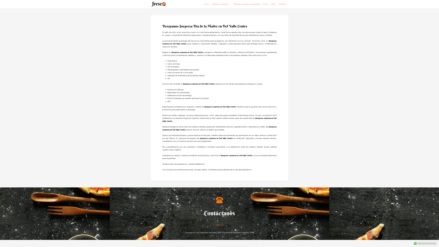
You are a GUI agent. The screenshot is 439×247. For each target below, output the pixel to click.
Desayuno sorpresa (220, 4)
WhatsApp (219, 225)
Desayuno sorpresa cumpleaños (246, 4)
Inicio (206, 4)
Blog (273, 4)
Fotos (265, 4)
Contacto (282, 4)
